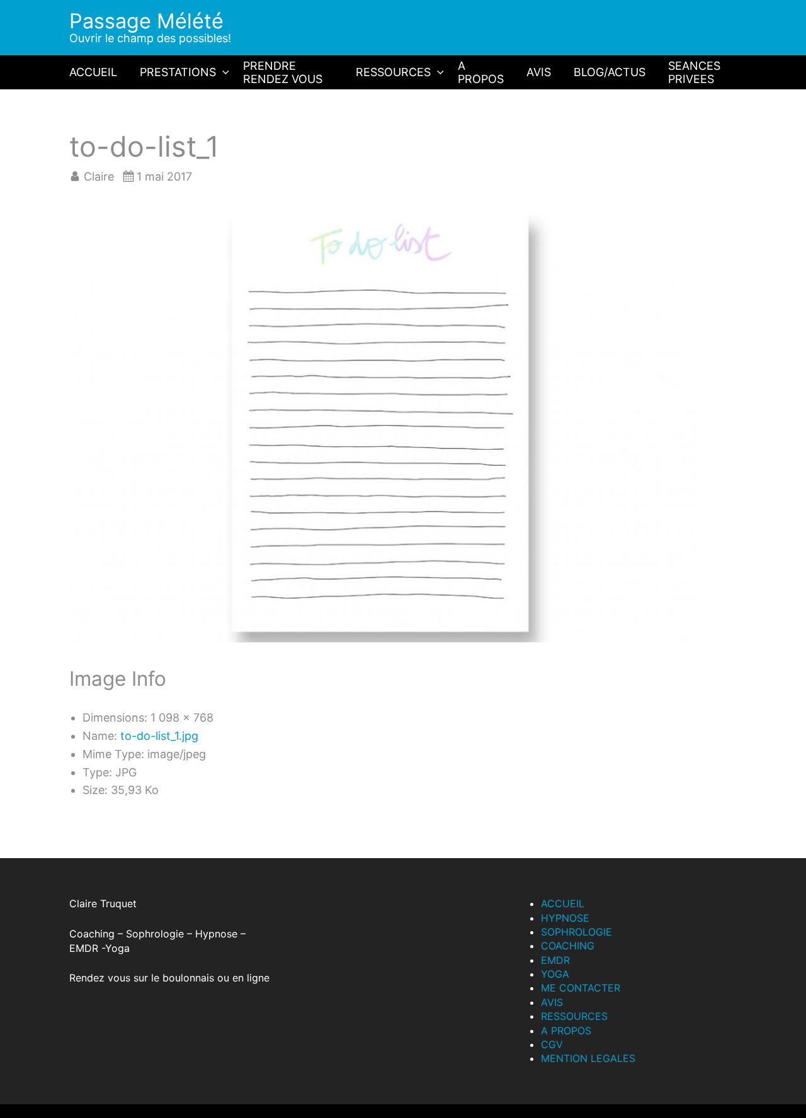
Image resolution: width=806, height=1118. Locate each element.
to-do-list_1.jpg (159, 735)
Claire (99, 176)
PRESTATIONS (178, 72)
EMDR (555, 960)
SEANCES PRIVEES (694, 72)
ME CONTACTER (580, 987)
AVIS (538, 72)
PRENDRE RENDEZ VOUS (282, 72)
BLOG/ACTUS (609, 72)
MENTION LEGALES (588, 1058)
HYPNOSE (565, 918)
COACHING (567, 945)
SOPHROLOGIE (576, 931)
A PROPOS (481, 72)
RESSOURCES (393, 72)
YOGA (555, 974)
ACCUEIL (93, 72)
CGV (552, 1044)
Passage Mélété (146, 21)
